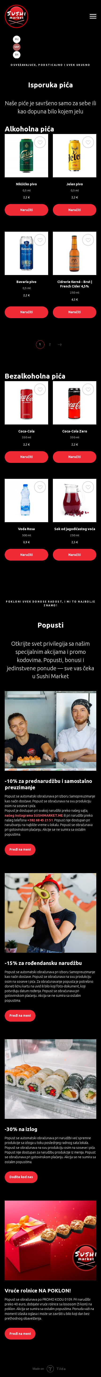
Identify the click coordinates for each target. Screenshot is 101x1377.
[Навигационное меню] (93, 16)
